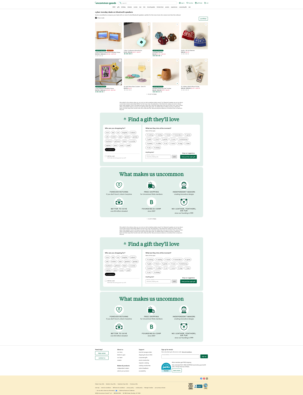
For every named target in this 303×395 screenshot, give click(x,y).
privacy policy (130, 387)
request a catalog (144, 363)
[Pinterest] (204, 378)
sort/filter (203, 19)
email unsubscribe (144, 360)
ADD (174, 157)
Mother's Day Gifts (111, 384)
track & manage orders (145, 352)
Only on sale (100, 18)
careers (119, 360)
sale (189, 7)
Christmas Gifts (134, 384)
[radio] (107, 132)
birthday (123, 7)
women (135, 7)
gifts (118, 7)
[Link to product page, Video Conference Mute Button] (137, 35)
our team (119, 357)
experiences (174, 7)
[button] (120, 24)
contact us (102, 358)
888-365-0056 (117, 393)
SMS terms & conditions (119, 387)
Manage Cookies (148, 387)
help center (102, 353)
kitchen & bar (160, 7)
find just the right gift (188, 157)
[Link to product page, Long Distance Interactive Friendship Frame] (108, 35)
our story (119, 352)
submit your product (123, 371)
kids (144, 7)
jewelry (167, 7)
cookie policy (139, 387)
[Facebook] (201, 378)
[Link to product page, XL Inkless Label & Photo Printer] (194, 72)
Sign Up (204, 356)
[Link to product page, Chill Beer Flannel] (165, 35)
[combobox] (147, 3)
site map (97, 387)
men (140, 7)
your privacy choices (160, 387)
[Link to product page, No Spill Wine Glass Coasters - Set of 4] (137, 72)
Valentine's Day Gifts (122, 384)
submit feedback (143, 368)
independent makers (123, 368)
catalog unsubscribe (144, 365)
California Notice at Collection (127, 390)
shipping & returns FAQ (145, 355)
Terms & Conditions (187, 352)
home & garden (151, 7)
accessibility (142, 371)
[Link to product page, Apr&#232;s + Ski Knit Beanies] (194, 35)
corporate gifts (183, 7)
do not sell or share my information (106, 390)
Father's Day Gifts (99, 384)
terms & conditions (106, 387)
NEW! (114, 7)
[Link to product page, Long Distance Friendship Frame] (108, 72)
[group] (171, 141)
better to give (121, 355)
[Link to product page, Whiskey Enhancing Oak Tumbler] (165, 72)
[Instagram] (207, 378)
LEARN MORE (176, 370)
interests (129, 7)
